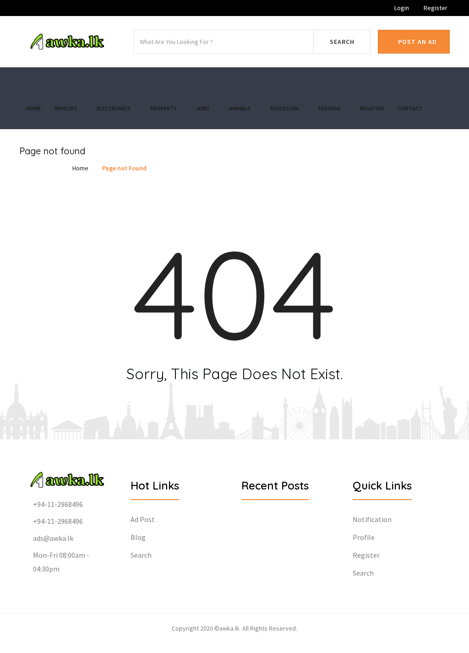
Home (33, 108)
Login (401, 8)
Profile (364, 537)
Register (434, 8)
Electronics (114, 108)
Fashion (329, 108)
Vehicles (66, 108)
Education (285, 108)
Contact (410, 108)
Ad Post (143, 519)
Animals (240, 108)
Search (342, 42)
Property (163, 108)
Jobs (203, 108)
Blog (138, 537)
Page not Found (124, 168)
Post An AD (416, 42)
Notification (372, 519)
